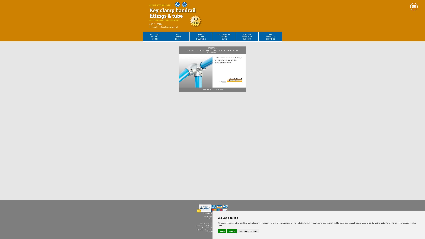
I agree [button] (222, 231)
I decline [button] (232, 231)
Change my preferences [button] (248, 231)
